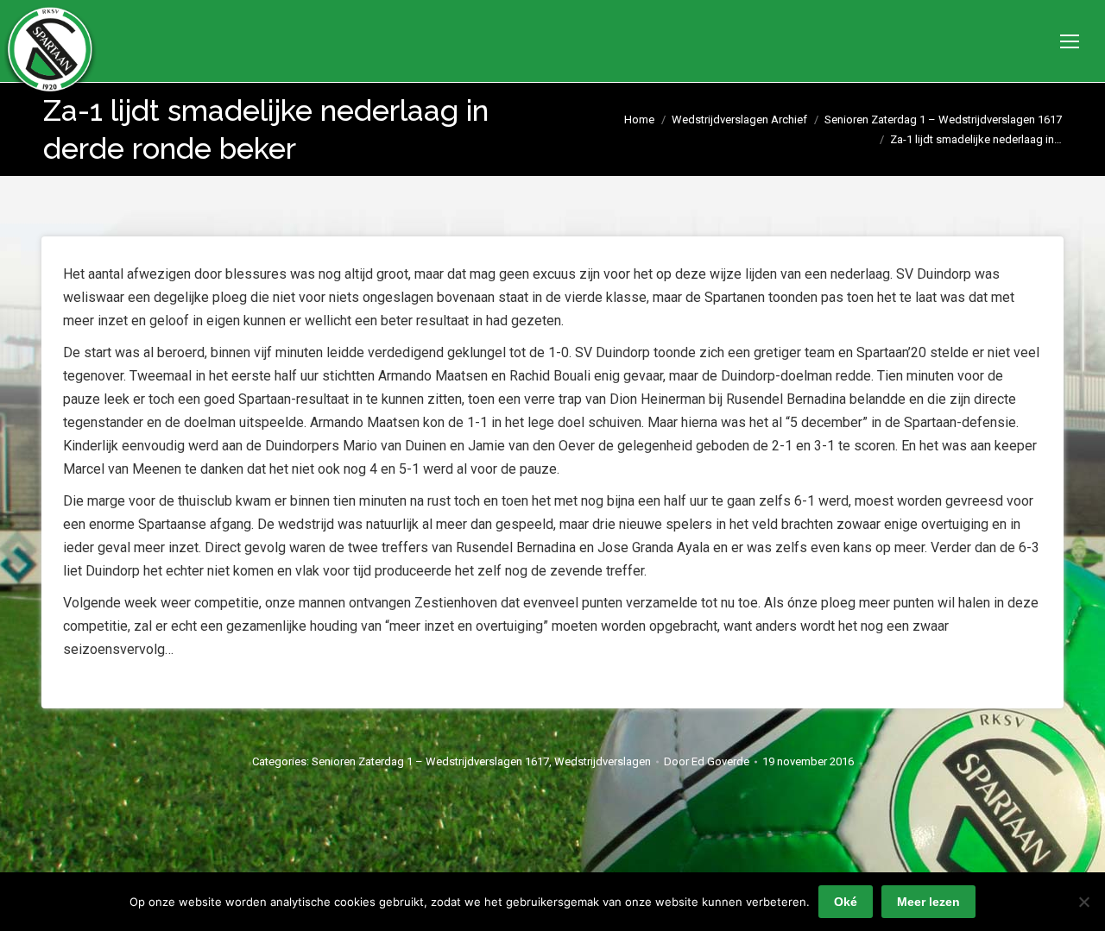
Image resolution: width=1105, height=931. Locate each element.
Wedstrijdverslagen (602, 761)
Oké (845, 902)
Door (706, 761)
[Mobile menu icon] (1070, 41)
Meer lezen (928, 902)
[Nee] (1083, 901)
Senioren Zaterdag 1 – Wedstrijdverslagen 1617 (430, 761)
